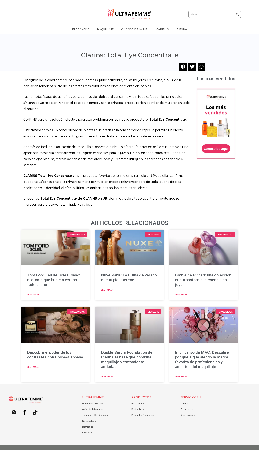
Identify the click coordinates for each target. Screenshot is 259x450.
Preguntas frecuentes (142, 415)
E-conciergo (187, 409)
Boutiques (87, 427)
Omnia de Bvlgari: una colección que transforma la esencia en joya (203, 280)
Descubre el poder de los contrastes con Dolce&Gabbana (55, 354)
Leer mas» (33, 294)
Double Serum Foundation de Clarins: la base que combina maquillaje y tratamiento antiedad (126, 359)
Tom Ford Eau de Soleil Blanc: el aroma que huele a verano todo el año (53, 280)
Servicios (87, 432)
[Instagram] (14, 412)
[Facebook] (24, 412)
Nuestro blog (89, 421)
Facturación (187, 403)
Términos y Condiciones (95, 415)
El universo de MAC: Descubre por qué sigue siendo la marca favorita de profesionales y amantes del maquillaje (202, 359)
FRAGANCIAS (80, 29)
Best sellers (137, 409)
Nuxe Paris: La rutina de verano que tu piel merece (129, 277)
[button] (183, 67)
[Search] (237, 14)
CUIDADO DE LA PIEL (135, 29)
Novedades (137, 403)
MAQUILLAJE (105, 29)
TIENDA (182, 29)
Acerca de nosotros (92, 403)
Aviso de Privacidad (93, 409)
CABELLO (162, 29)
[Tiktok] (35, 412)
